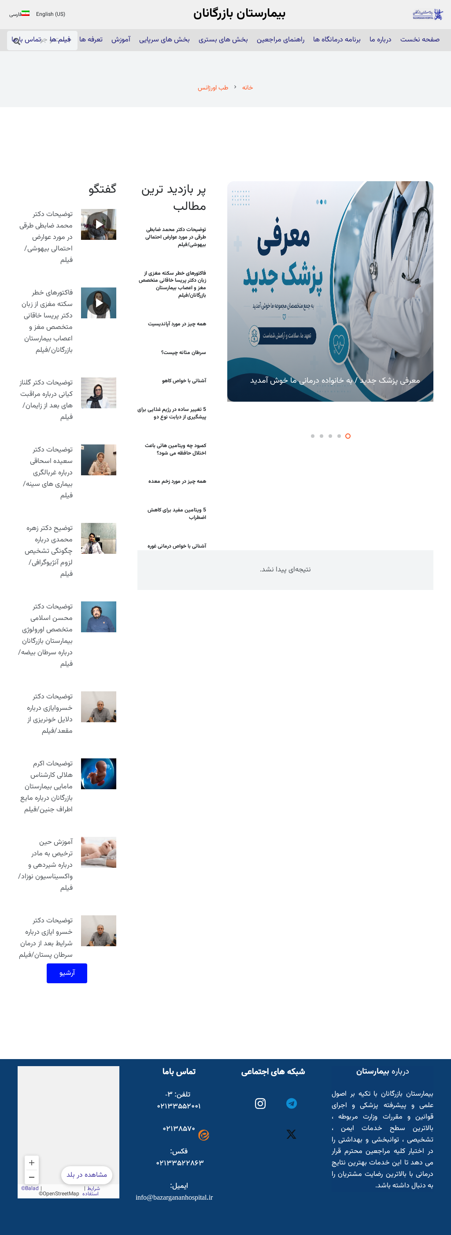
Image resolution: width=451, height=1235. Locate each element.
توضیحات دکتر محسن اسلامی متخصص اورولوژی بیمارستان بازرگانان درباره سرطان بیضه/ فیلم (45, 635)
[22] (428, 14)
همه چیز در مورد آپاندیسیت (177, 324)
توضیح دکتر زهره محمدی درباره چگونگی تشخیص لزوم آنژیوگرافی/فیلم (49, 551)
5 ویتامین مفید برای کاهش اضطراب (177, 514)
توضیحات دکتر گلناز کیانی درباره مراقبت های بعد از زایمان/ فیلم (46, 400)
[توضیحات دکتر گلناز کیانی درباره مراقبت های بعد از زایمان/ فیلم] (98, 392)
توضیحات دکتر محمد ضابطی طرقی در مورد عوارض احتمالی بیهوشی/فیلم (175, 237)
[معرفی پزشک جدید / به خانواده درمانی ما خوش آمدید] (330, 291)
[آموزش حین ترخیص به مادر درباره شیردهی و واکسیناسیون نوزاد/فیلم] (98, 852)
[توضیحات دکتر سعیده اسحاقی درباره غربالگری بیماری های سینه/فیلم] (98, 459)
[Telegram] (292, 1104)
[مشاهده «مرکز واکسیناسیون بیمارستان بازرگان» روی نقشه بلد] (68, 1132)
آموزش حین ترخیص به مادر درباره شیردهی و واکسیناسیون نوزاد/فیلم (45, 865)
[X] (292, 1135)
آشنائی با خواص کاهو (184, 381)
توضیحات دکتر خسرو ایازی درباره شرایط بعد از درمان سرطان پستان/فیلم (46, 938)
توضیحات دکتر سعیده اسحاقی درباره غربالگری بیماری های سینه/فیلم (48, 472)
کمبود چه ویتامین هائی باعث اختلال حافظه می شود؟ (175, 449)
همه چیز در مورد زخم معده (177, 481)
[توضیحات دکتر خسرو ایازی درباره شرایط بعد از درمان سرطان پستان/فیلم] (98, 930)
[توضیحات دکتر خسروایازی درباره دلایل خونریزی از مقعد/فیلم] (98, 706)
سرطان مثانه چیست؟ (183, 353)
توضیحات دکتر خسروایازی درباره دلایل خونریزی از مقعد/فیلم (50, 714)
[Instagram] (260, 1104)
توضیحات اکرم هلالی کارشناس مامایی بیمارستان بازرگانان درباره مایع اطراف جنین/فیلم (46, 786)
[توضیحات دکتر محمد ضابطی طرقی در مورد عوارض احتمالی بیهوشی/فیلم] (98, 224)
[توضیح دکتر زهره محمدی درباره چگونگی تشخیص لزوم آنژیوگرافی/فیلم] (98, 538)
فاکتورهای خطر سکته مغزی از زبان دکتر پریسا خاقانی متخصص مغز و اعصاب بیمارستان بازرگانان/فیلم (172, 284)
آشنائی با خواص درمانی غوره (177, 546)
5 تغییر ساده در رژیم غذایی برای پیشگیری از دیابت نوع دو (171, 413)
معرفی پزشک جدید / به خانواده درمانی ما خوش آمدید (335, 381)
